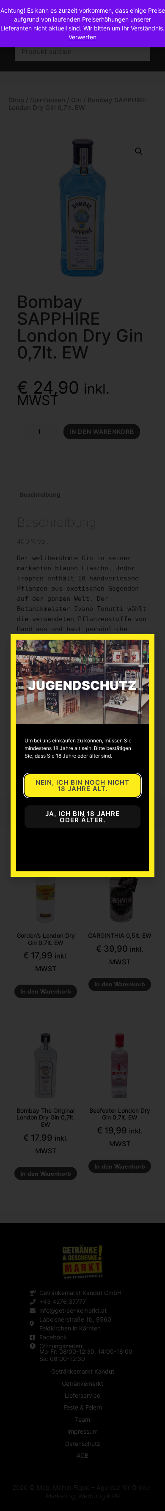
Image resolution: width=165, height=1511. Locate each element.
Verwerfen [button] (82, 37)
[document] (82, 755)
